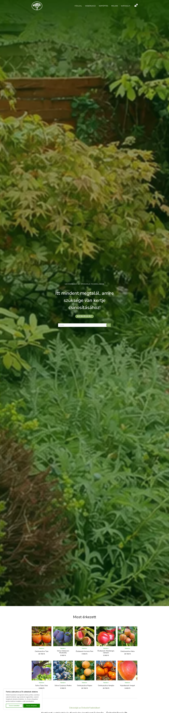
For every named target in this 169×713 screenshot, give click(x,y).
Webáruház (90, 6)
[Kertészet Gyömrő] (37, 6)
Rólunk (114, 6)
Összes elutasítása (14, 705)
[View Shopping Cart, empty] (135, 6)
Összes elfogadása (31, 705)
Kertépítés (103, 6)
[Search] (109, 325)
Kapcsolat (125, 6)
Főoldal (78, 6)
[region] (23, 699)
